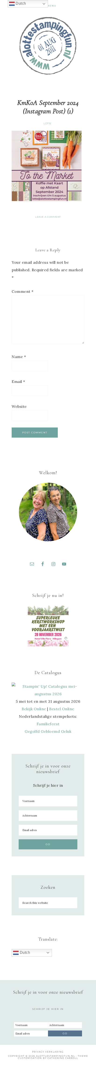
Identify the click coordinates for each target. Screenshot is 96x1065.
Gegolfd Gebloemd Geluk (48, 731)
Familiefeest (48, 723)
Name (19, 356)
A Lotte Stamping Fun (48, 45)
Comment (23, 291)
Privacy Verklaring (48, 1051)
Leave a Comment (48, 216)
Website (19, 406)
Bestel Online (61, 708)
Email (18, 381)
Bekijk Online (34, 708)
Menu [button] (51, 5)
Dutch (24, 952)
